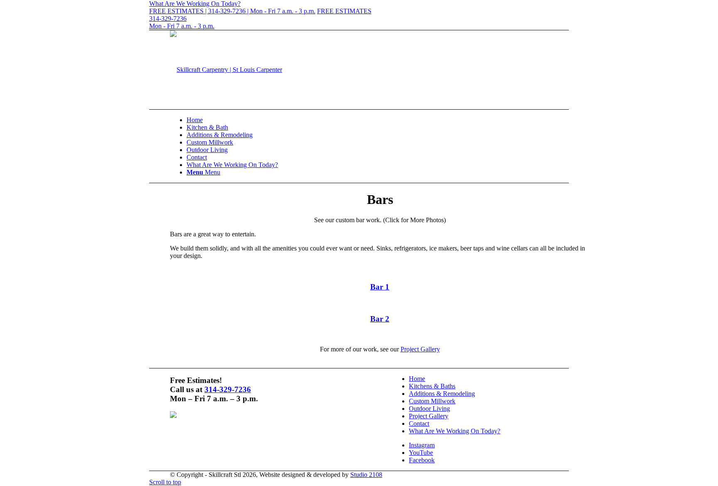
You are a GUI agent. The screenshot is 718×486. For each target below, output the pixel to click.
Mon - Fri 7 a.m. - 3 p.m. (181, 25)
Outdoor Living (429, 408)
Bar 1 (379, 286)
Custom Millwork (432, 401)
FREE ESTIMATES (344, 11)
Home (417, 378)
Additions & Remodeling (442, 393)
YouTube (421, 452)
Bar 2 (379, 318)
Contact (419, 423)
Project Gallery (420, 349)
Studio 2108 (366, 474)
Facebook (422, 460)
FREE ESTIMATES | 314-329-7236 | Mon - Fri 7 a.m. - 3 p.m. (232, 11)
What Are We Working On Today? (454, 430)
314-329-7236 (168, 18)
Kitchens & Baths (432, 386)
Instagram (422, 445)
